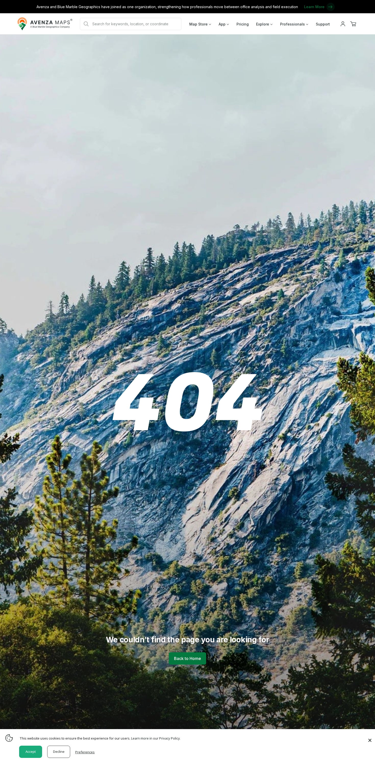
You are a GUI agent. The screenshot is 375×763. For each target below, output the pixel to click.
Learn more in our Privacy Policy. (155, 738)
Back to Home (187, 658)
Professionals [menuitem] (292, 24)
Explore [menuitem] (262, 24)
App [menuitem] (222, 24)
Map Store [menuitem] (198, 24)
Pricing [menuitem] (242, 24)
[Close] (369, 738)
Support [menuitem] (323, 24)
